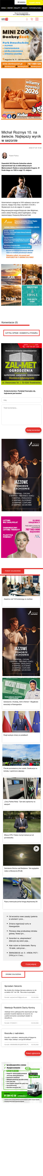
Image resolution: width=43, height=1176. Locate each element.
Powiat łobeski (12, 24)
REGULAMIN (10, 41)
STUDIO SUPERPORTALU (15, 32)
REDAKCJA (10, 39)
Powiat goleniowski (15, 27)
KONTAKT (9, 36)
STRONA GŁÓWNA (13, 17)
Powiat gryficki (13, 21)
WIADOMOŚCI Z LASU (14, 29)
